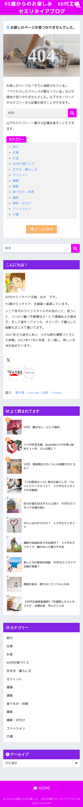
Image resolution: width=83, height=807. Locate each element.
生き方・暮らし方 (25, 169)
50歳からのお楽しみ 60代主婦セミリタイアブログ (42, 7)
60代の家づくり (24, 164)
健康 (16, 181)
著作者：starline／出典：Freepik (38, 392)
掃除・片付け (22, 203)
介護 (16, 214)
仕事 (16, 152)
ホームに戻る (43, 229)
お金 (16, 158)
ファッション (22, 209)
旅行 (16, 147)
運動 (16, 186)
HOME (43, 788)
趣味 (16, 197)
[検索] (72, 113)
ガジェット (20, 175)
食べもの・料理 (23, 192)
